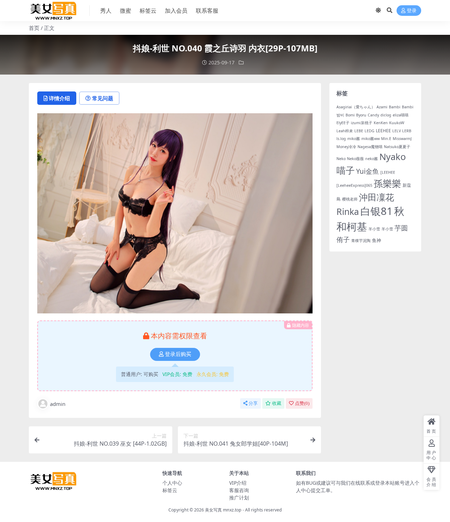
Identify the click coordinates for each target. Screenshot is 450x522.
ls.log (341, 138)
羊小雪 (374, 229)
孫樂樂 (387, 183)
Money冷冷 (346, 146)
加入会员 (176, 10)
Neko (341, 158)
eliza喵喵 (401, 115)
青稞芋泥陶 (361, 240)
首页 (34, 27)
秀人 (105, 10)
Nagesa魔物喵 (370, 146)
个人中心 (172, 482)
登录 (412, 10)
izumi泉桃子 (361, 122)
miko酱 (353, 138)
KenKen (381, 122)
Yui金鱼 (367, 171)
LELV (396, 130)
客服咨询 (239, 490)
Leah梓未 (344, 130)
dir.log (385, 115)
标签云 (148, 10)
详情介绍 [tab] (59, 98)
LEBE (358, 130)
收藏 (276, 403)
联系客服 (207, 10)
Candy (373, 115)
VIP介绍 (237, 482)
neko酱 (371, 158)
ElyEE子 (342, 122)
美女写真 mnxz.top (223, 510)
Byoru (361, 115)
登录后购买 (178, 354)
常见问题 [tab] (102, 98)
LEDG (369, 130)
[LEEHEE (387, 172)
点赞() (302, 403)
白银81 (376, 211)
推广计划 (239, 497)
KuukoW (396, 122)
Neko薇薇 (355, 158)
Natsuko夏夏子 (397, 146)
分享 (253, 403)
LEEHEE (383, 131)
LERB (406, 130)
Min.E (386, 138)
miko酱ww (370, 138)
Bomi (350, 115)
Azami (382, 106)
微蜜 (125, 10)
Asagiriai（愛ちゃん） (355, 106)
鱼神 (376, 240)
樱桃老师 (350, 199)
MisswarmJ (402, 138)
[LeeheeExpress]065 (354, 185)
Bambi (394, 106)
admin (57, 403)
